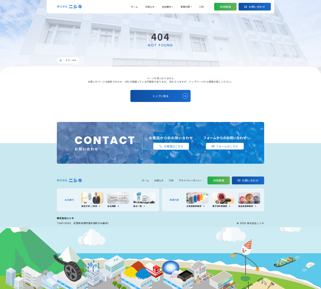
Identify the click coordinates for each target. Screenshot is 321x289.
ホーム (145, 180)
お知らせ (159, 180)
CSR (171, 180)
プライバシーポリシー (190, 180)
